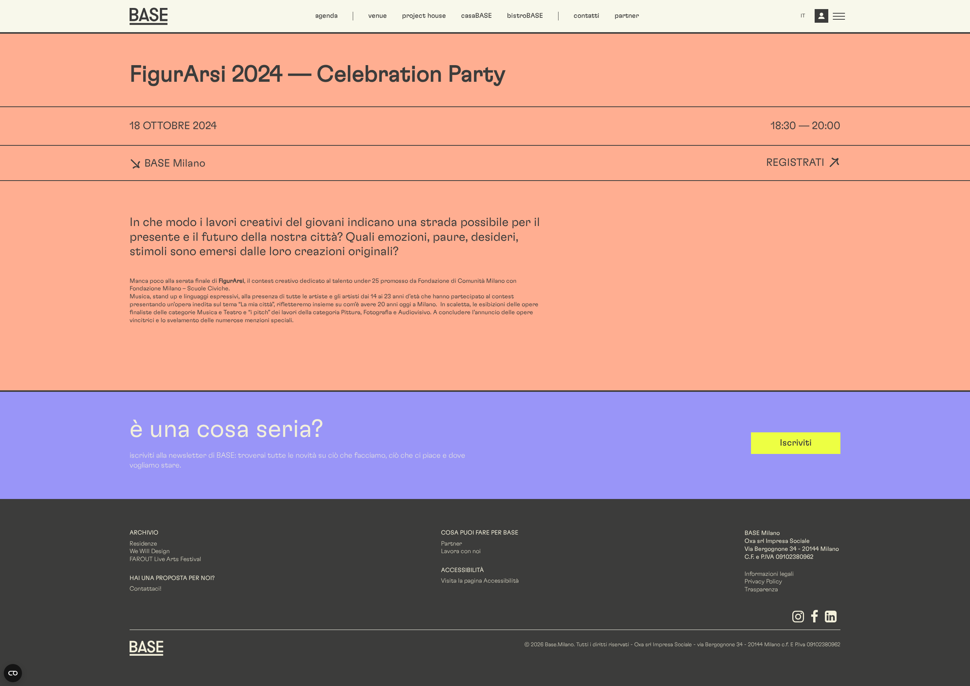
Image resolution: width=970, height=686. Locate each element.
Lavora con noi (461, 551)
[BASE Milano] (146, 648)
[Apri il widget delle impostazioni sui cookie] (13, 673)
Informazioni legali (769, 574)
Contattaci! (145, 589)
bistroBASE (525, 15)
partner (627, 15)
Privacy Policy (763, 581)
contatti (586, 15)
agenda (326, 15)
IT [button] (803, 16)
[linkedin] (832, 619)
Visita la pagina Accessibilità (480, 581)
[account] (821, 19)
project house (424, 15)
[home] (148, 16)
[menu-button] (839, 16)
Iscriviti (796, 442)
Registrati (795, 163)
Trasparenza (761, 589)
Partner (451, 544)
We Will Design (150, 551)
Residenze (143, 544)
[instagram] (799, 619)
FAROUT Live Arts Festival (165, 559)
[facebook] (816, 619)
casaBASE (476, 15)
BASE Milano (173, 163)
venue (377, 15)
